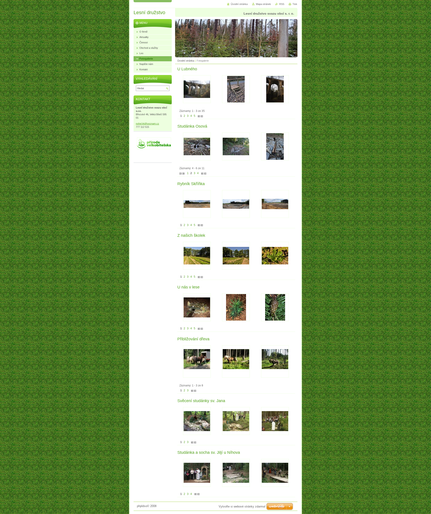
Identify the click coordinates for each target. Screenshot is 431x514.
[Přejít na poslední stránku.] (202, 116)
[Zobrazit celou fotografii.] (197, 89)
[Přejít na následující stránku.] (199, 116)
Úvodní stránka (185, 60)
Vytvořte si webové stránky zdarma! (242, 506)
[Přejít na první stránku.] (180, 173)
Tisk (294, 4)
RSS (281, 4)
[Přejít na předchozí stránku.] (183, 173)
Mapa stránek (263, 4)
